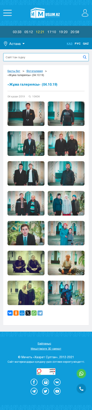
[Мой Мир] (22, 313)
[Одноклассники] (16, 313)
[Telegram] (40, 313)
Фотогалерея (34, 70)
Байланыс (44, 343)
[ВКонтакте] (10, 313)
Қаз (70, 43)
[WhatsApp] (34, 313)
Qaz (86, 43)
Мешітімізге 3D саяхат (46, 348)
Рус (78, 43)
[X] (28, 313)
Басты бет (13, 70)
